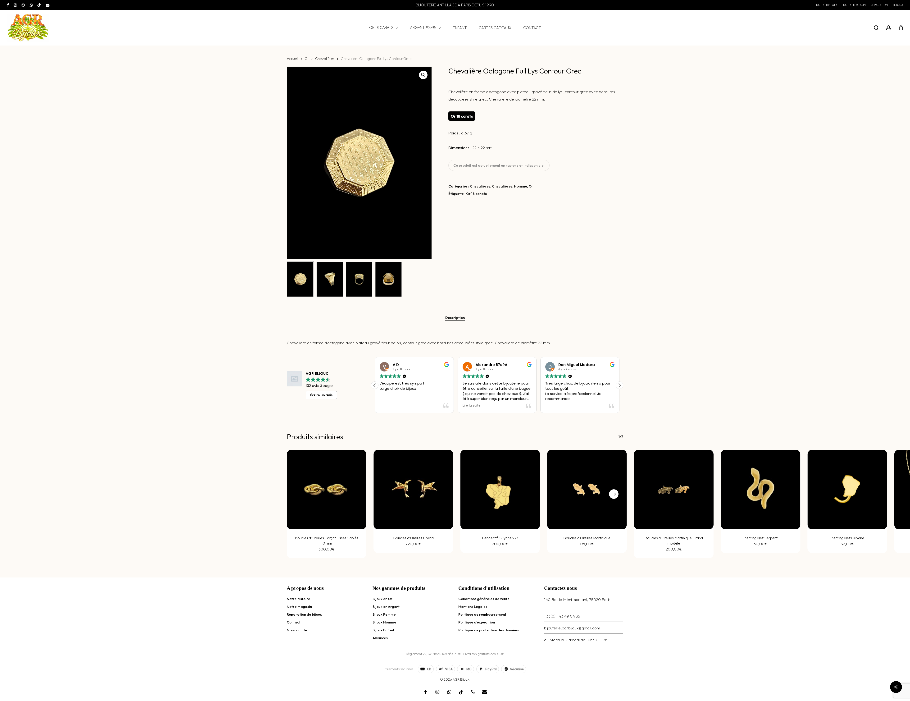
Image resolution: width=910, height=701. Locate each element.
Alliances (380, 638)
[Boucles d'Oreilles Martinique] (587, 489)
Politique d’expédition (476, 622)
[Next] (614, 494)
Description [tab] (455, 317)
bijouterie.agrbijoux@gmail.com (572, 627)
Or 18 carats (476, 193)
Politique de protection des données (488, 630)
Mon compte (297, 630)
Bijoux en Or (382, 598)
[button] (423, 75)
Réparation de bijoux (304, 614)
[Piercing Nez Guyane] (847, 489)
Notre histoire (298, 598)
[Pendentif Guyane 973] (500, 489)
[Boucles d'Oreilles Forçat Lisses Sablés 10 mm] (326, 489)
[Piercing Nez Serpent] (760, 489)
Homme (520, 186)
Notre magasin (299, 606)
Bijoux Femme (384, 614)
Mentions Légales (472, 606)
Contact (293, 622)
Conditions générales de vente (484, 598)
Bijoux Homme (384, 622)
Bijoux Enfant (383, 630)
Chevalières (325, 58)
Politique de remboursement (482, 614)
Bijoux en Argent (386, 606)
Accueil (292, 58)
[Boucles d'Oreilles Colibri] (413, 489)
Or (307, 58)
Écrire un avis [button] (321, 395)
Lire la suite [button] (389, 405)
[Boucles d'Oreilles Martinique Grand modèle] (674, 489)
